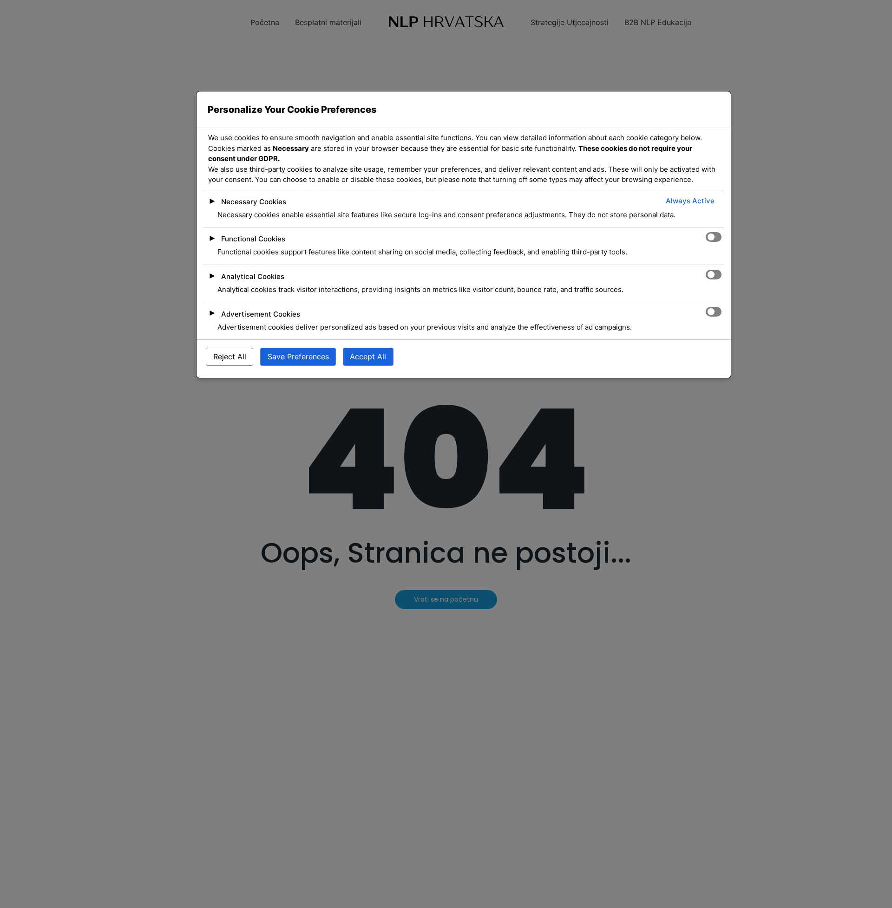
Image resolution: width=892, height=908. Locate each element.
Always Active (690, 200)
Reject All (229, 356)
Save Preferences (298, 356)
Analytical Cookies (252, 276)
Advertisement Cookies (260, 313)
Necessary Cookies (253, 201)
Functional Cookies (253, 238)
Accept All (368, 356)
